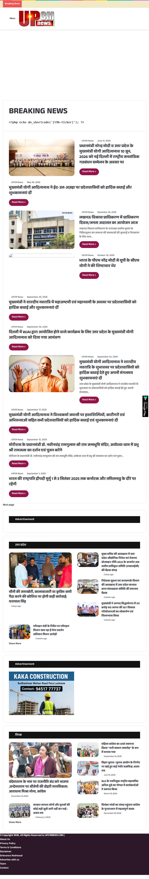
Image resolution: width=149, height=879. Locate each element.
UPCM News (88, 141)
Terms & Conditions (10, 848)
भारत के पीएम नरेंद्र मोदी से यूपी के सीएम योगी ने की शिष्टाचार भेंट (109, 264)
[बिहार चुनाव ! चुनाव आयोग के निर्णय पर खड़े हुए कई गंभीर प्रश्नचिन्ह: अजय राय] (88, 768)
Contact (4, 868)
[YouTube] (142, 873)
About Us (5, 839)
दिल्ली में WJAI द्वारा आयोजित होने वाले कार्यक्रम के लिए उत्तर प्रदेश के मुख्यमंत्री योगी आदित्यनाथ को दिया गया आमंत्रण (71, 335)
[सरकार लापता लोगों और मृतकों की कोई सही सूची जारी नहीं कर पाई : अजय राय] (19, 810)
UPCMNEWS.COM (54, 835)
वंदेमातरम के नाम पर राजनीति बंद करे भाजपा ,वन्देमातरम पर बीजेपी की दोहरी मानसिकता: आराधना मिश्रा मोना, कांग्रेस (38, 787)
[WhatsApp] (136, 873)
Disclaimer (5, 852)
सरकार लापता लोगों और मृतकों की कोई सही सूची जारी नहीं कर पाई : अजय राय (51, 809)
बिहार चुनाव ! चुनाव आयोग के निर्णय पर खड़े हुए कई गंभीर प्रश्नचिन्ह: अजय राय (120, 767)
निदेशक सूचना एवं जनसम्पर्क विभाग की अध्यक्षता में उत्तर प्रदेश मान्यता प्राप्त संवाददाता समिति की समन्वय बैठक (120, 587)
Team (3, 864)
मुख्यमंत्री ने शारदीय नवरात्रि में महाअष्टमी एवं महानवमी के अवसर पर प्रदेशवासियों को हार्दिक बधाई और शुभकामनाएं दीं (72, 305)
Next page (8, 505)
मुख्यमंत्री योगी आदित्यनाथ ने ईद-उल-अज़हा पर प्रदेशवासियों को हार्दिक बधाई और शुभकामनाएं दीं (70, 191)
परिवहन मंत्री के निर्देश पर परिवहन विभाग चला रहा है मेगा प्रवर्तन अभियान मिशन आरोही (51, 630)
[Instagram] (139, 873)
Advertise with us (9, 860)
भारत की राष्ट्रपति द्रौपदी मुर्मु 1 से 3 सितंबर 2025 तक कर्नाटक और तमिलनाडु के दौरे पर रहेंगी (72, 482)
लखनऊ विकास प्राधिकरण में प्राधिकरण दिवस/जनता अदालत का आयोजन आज (109, 221)
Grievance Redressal (11, 856)
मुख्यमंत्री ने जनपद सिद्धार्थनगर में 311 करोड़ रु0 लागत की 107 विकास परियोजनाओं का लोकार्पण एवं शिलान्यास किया (120, 610)
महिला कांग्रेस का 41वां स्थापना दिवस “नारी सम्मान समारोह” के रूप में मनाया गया (120, 748)
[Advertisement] (74, 70)
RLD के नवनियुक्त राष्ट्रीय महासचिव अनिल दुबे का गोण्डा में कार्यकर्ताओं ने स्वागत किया (119, 785)
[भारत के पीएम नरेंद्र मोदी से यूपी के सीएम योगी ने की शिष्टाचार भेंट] (41, 272)
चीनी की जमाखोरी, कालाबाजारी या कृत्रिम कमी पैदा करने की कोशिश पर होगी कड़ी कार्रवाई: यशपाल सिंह (40, 597)
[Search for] (141, 20)
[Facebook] (148, 873)
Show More (15, 644)
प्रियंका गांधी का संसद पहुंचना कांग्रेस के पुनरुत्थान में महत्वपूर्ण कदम (120, 807)
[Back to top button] (1, 877)
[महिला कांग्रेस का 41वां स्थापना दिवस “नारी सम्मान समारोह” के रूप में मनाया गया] (88, 749)
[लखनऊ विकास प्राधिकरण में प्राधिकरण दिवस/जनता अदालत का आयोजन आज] (41, 230)
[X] (145, 873)
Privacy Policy (8, 844)
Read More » (89, 172)
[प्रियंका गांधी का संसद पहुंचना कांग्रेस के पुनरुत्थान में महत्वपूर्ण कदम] (88, 810)
